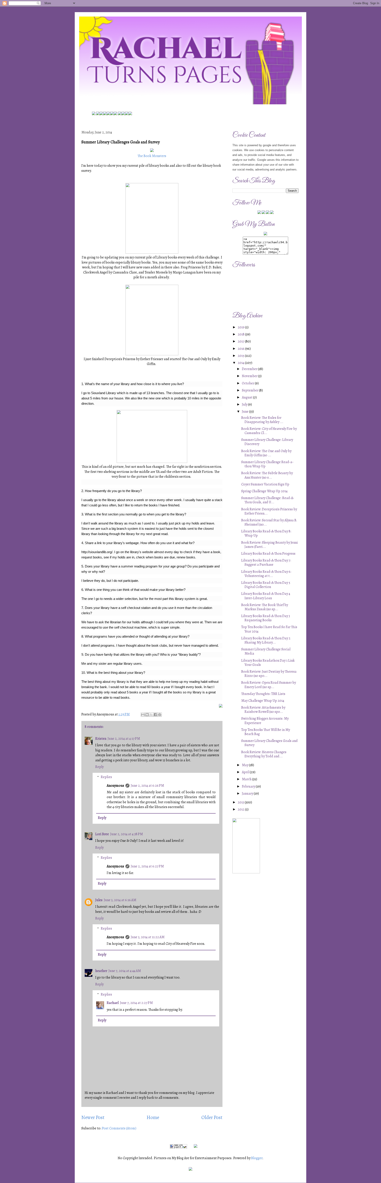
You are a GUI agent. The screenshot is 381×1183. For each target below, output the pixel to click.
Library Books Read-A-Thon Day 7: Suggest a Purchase (266, 562)
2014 (241, 362)
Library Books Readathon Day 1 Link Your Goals (268, 662)
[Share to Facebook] (155, 714)
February (249, 786)
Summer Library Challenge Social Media (265, 651)
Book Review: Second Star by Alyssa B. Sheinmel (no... (269, 522)
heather (101, 970)
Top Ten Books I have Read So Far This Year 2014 (269, 629)
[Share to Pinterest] (159, 714)
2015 (241, 355)
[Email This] (143, 714)
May (245, 765)
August (247, 397)
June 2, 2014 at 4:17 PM (124, 738)
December (250, 369)
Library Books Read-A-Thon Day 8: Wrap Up (266, 533)
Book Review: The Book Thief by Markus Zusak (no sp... (264, 607)
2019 (241, 327)
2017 (241, 341)
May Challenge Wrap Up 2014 (262, 700)
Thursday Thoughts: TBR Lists (263, 693)
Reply (99, 766)
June (245, 411)
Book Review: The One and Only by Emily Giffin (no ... (266, 453)
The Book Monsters (152, 155)
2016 (241, 348)
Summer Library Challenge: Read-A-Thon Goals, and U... (267, 500)
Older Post (211, 1117)
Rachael (113, 1002)
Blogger (256, 1158)
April (246, 772)
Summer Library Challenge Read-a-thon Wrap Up (267, 464)
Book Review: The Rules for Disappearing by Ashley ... (262, 419)
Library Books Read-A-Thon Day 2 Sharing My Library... (265, 640)
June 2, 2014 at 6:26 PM (147, 785)
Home (153, 1117)
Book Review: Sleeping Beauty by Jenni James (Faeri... (269, 544)
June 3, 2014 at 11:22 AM (147, 937)
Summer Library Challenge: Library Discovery (267, 441)
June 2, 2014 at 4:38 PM (126, 834)
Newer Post (93, 1117)
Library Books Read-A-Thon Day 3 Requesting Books (265, 618)
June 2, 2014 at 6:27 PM (147, 866)
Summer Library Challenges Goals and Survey (269, 742)
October (248, 383)
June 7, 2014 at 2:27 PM (136, 1002)
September (250, 390)
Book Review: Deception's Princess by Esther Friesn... (269, 511)
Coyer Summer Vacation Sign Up (265, 484)
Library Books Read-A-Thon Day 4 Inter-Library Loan (265, 595)
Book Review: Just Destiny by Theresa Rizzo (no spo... (269, 673)
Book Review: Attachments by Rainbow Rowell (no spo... (263, 709)
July (245, 404)
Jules (99, 900)
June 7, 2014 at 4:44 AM (124, 970)
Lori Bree (102, 834)
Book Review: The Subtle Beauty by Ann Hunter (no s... (267, 475)
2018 (241, 334)
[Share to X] (151, 714)
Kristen (100, 738)
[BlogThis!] (147, 714)
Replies (106, 777)
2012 (241, 809)
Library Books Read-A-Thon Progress (268, 553)
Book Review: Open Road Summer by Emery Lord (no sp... (268, 684)
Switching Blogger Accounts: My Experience (265, 720)
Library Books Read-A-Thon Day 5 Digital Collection (265, 584)
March (247, 779)
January (248, 793)
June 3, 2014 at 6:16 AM (120, 900)
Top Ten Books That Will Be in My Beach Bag (265, 731)
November (250, 376)
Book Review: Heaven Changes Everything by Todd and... (263, 754)
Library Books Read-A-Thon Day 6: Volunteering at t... (266, 573)
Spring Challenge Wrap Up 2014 (264, 491)
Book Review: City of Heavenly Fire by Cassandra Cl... (269, 430)
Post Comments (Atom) (119, 1128)
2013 (241, 802)
